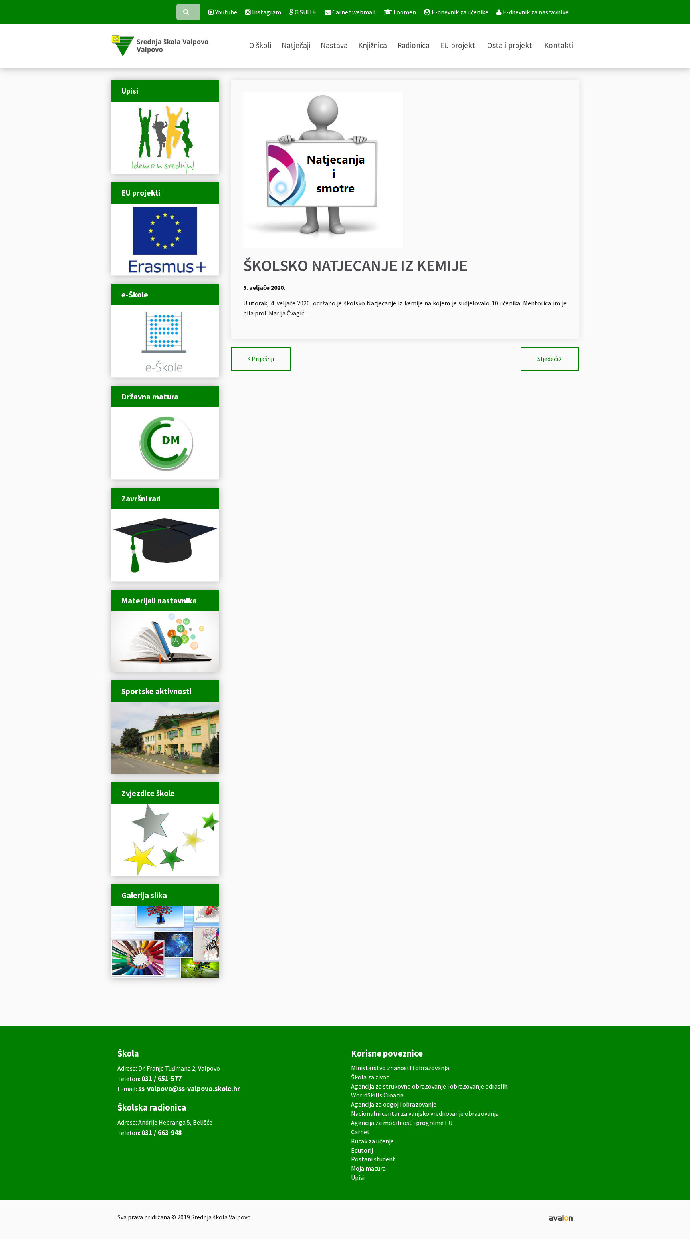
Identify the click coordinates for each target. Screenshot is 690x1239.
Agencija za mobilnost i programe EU (401, 1123)
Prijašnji (263, 359)
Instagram (266, 12)
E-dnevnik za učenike (459, 12)
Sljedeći (547, 359)
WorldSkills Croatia (377, 1095)
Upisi (358, 1177)
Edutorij (362, 1150)
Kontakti (558, 45)
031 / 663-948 (161, 1132)
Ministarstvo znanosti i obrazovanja (400, 1068)
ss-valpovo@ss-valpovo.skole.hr (189, 1088)
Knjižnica (372, 45)
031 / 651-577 (161, 1078)
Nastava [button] (334, 45)
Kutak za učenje (372, 1141)
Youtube (225, 12)
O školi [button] (260, 45)
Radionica (413, 45)
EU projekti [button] (458, 45)
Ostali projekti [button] (510, 45)
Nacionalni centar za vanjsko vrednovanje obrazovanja (425, 1113)
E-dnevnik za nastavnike (535, 12)
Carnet (360, 1132)
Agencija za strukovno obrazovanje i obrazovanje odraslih (429, 1086)
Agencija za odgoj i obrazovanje (393, 1104)
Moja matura (368, 1168)
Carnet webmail (353, 12)
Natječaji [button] (296, 45)
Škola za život (370, 1077)
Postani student (373, 1159)
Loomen (404, 12)
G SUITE (305, 12)
